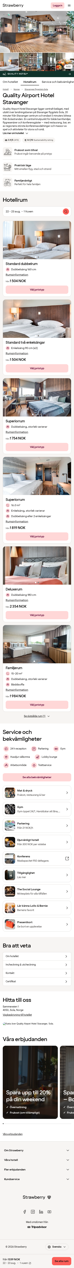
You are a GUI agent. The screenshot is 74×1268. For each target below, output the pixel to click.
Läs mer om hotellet (13, 133)
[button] (37, 240)
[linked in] (41, 1212)
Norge (17, 89)
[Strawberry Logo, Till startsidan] (13, 5)
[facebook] (25, 1212)
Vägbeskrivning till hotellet (17, 1015)
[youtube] (49, 1212)
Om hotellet (10, 82)
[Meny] (69, 5)
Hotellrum (29, 82)
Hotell (6, 89)
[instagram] (33, 1212)
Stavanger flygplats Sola (36, 89)
